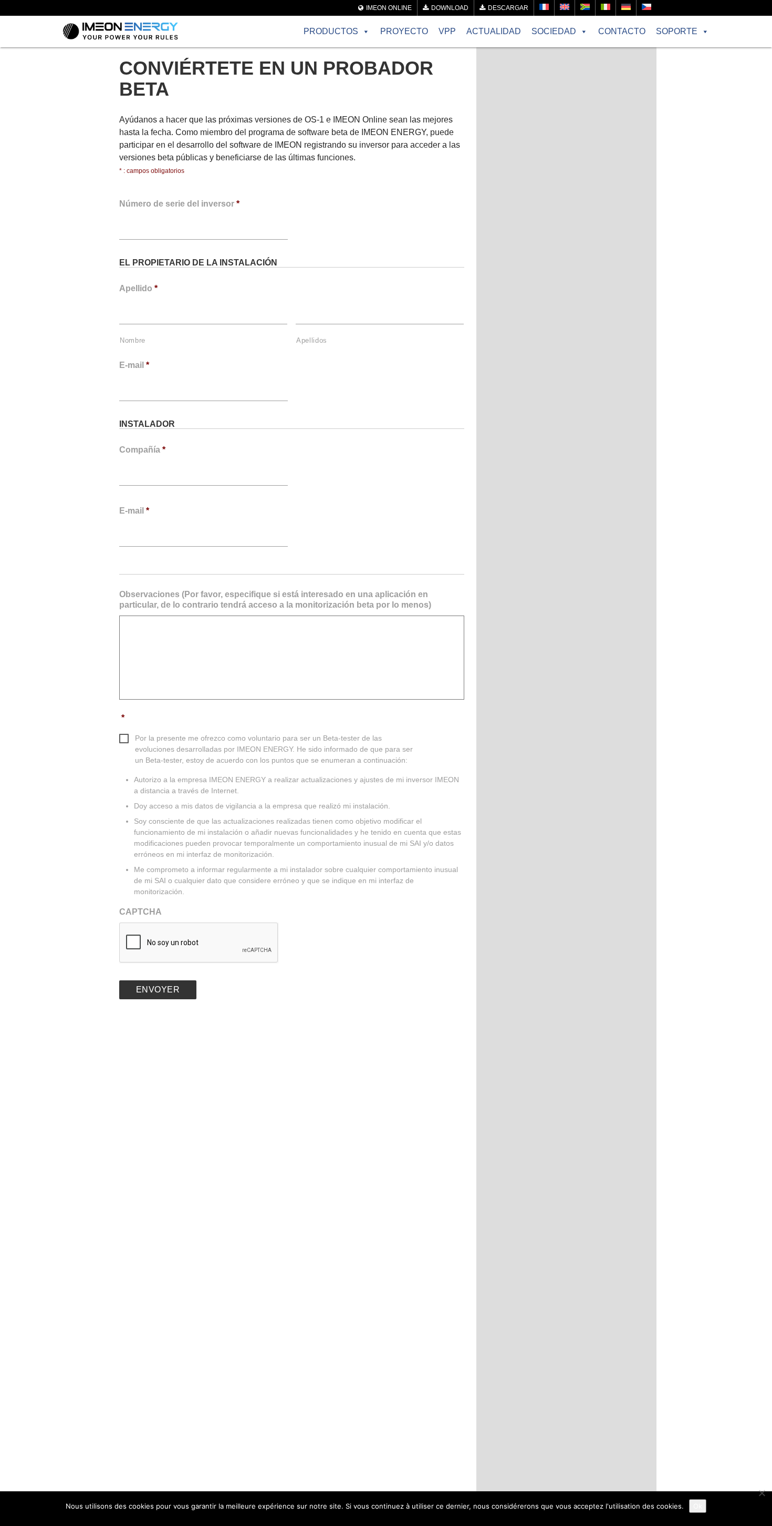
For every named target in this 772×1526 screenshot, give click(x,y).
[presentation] (199, 943)
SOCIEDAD (553, 31)
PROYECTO (404, 31)
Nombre (132, 340)
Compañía (142, 449)
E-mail (134, 365)
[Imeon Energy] (120, 31)
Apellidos (311, 340)
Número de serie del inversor (179, 203)
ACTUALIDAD (493, 31)
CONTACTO (621, 31)
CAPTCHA (140, 911)
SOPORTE (676, 31)
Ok (697, 1506)
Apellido (138, 288)
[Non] (761, 1493)
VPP (447, 31)
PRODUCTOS (331, 31)
